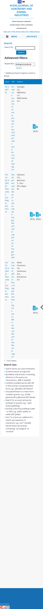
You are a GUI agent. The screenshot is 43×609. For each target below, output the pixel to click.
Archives (31, 37)
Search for (8, 47)
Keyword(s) (9, 63)
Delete (19, 68)
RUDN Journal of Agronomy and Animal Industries (21, 16)
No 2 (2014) (7, 89)
